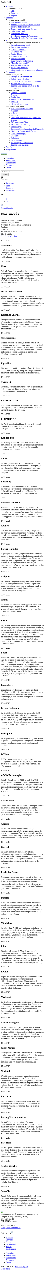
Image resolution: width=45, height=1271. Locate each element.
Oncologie (15, 136)
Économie (10, 183)
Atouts (8, 40)
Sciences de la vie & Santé (21, 83)
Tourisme (9, 188)
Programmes (11, 149)
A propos (9, 6)
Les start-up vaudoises (19, 47)
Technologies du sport (19, 145)
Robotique (15, 138)
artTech (14, 113)
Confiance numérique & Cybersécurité (26, 118)
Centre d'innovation (18, 54)
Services (9, 18)
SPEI (13, 11)
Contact (9, 167)
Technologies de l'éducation (22, 143)
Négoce (14, 95)
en (7, 201)
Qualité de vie (16, 52)
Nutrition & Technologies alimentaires (26, 81)
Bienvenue (10, 190)
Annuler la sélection (9, 236)
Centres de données (18, 93)
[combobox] (12, 172)
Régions (14, 15)
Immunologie (16, 127)
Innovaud (14, 13)
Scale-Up (14, 102)
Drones (14, 120)
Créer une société (18, 31)
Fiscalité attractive (18, 59)
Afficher (5, 174)
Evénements (11, 160)
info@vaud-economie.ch (10, 1228)
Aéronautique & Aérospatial (22, 108)
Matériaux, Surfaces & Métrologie (24, 131)
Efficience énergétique (20, 122)
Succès (9, 147)
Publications (11, 163)
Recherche (5, 2)
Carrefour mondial (18, 49)
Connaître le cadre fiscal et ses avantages (27, 38)
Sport (8, 186)
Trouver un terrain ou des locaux (24, 29)
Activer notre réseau (19, 22)
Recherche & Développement (22, 99)
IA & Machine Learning (20, 124)
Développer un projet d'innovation (24, 36)
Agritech (14, 111)
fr (6, 199)
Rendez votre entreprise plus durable (25, 24)
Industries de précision (20, 79)
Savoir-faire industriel (19, 68)
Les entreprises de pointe (20, 45)
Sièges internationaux (19, 104)
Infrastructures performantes (22, 61)
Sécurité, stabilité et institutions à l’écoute (27, 70)
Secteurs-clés (11, 72)
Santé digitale (16, 140)
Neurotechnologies (18, 133)
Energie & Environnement (21, 77)
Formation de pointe (19, 56)
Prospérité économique (20, 65)
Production (15, 97)
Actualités (10, 158)
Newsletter (10, 165)
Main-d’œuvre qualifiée (20, 63)
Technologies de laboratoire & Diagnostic (27, 129)
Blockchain (15, 115)
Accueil (4, 208)
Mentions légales (21, 1266)
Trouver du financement (20, 27)
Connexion (5, 1269)
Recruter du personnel (19, 34)
